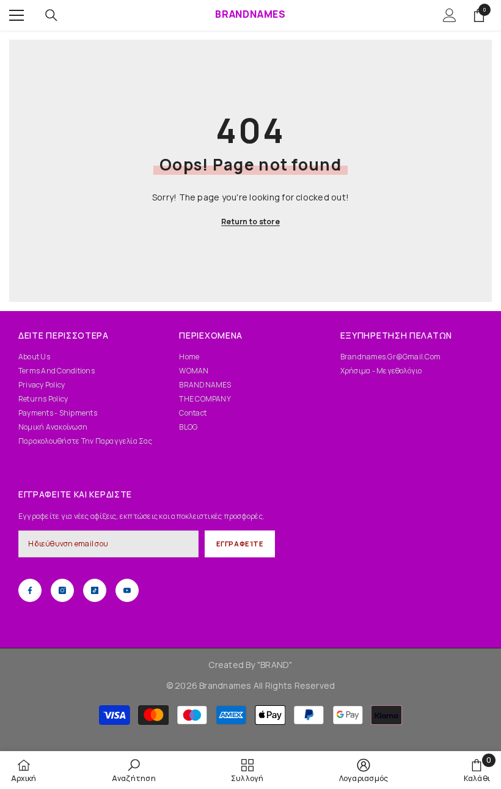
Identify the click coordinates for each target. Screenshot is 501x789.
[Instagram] (62, 590)
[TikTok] (94, 590)
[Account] (449, 15)
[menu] (16, 15)
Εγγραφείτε (240, 543)
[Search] (51, 15)
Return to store (250, 221)
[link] (134, 770)
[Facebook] (30, 590)
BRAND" (276, 664)
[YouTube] (127, 590)
